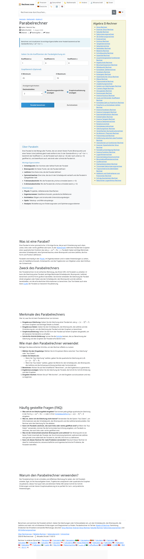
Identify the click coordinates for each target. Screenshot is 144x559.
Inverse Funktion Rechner (105, 152)
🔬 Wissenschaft (97, 2)
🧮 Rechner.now (26, 4)
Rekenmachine (69, 545)
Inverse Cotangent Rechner (106, 112)
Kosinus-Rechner (102, 41)
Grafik (25, 284)
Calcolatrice (57, 540)
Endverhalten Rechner (104, 117)
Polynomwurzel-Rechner (105, 136)
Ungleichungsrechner (104, 84)
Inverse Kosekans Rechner (106, 110)
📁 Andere (83, 2)
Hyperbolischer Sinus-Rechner (107, 77)
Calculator (99, 540)
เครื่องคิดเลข (93, 545)
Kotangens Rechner (103, 74)
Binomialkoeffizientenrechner (107, 159)
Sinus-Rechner (101, 27)
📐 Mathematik (70, 2)
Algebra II (39, 19)
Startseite (22, 19)
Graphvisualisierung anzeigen (77, 91)
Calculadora (70, 540)
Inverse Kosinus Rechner (105, 95)
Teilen (47, 33)
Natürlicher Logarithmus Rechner (108, 180)
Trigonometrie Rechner (105, 81)
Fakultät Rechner (102, 32)
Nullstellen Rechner (103, 48)
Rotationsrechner (102, 124)
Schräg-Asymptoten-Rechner (107, 178)
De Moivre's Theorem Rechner (107, 133)
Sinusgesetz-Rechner (104, 91)
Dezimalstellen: (29, 89)
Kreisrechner (101, 39)
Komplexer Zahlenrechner (106, 69)
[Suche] (114, 12)
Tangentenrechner (103, 44)
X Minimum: (26, 74)
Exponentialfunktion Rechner (107, 114)
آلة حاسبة (82, 545)
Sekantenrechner (102, 46)
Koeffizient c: (72, 59)
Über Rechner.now (25, 534)
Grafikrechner (101, 161)
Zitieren (24, 33)
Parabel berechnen (37, 105)
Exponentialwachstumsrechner (108, 157)
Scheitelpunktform (62, 414)
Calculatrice (68, 543)
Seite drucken (26, 30)
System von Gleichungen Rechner (108, 86)
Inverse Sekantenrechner (105, 121)
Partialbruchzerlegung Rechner (108, 150)
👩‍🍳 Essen (109, 2)
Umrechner (65, 534)
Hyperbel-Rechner (103, 55)
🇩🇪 (42, 6)
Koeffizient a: (26, 59)
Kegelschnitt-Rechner (104, 62)
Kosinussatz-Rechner (104, 93)
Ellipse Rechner (102, 79)
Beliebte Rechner (39, 534)
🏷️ (51, 6)
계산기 (24, 547)
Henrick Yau (30, 27)
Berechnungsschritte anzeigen (55, 91)
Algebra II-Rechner (103, 525)
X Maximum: (61, 74)
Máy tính (57, 545)
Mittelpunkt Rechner (104, 67)
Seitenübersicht (53, 534)
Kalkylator (37, 545)
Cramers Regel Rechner (105, 88)
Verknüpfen (36, 33)
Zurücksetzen (72, 105)
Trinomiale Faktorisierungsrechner (109, 166)
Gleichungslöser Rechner (105, 128)
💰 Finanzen (41, 2)
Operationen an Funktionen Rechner (110, 143)
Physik (42, 259)
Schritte (59, 336)
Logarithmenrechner (104, 154)
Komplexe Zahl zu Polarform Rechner (110, 103)
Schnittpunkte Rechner (104, 53)
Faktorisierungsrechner (105, 34)
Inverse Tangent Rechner (105, 119)
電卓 (123, 545)
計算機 (104, 545)
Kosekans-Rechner (103, 72)
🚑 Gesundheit (55, 2)
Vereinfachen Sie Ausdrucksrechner (109, 131)
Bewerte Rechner (102, 51)
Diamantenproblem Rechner (107, 164)
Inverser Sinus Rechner (105, 29)
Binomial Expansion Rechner (106, 65)
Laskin (47, 545)
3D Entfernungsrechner (105, 36)
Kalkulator (96, 543)
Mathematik (31, 19)
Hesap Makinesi (83, 543)
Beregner (45, 540)
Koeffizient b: (49, 59)
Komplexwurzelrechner (105, 126)
